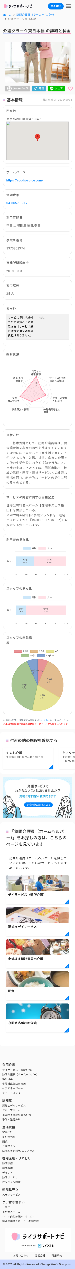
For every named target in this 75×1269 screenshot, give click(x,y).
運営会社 (40, 1255)
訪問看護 (7, 1168)
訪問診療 (7, 1163)
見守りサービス (11, 1194)
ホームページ (20, 88)
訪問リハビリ (10, 1177)
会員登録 (56, 6)
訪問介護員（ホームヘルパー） (20, 1074)
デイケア (7, 1172)
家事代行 (7, 1132)
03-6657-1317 (17, 203)
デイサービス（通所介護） (18, 1069)
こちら (44, 720)
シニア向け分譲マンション (18, 1216)
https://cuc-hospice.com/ (24, 180)
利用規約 (57, 1255)
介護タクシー (10, 1146)
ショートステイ (11, 1093)
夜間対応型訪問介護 (14, 1083)
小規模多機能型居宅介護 (16, 1114)
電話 (41, 88)
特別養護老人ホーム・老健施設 (20, 1221)
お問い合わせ (21, 1255)
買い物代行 (8, 1136)
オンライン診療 (11, 1182)
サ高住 (6, 1207)
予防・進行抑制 (11, 1119)
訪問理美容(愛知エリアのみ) (19, 1150)
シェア (59, 88)
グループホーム (11, 1110)
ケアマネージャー (12, 1088)
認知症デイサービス (14, 1105)
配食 (5, 1141)
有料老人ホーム (11, 1211)
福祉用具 (7, 1079)
